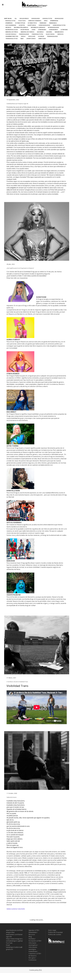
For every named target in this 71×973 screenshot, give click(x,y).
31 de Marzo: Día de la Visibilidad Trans (17, 681)
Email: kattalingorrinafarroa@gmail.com (14, 947)
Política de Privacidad (55, 932)
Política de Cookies (54, 934)
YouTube (9, 943)
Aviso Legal (52, 930)
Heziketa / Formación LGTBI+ (35, 940)
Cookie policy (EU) (35, 970)
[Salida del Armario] (36, 760)
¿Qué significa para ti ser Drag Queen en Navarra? (20, 268)
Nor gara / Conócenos (32, 959)
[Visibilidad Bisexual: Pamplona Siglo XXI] (36, 70)
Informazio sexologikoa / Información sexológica (33, 946)
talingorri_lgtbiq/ (17, 941)
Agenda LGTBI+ (34, 930)
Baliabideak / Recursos (33, 933)
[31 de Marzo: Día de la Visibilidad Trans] (36, 645)
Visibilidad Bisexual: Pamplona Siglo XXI (17, 103)
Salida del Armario (12, 797)
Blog (30, 937)
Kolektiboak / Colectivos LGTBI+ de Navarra (35, 953)
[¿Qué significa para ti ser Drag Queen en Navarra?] (36, 231)
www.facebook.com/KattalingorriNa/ (14, 931)
